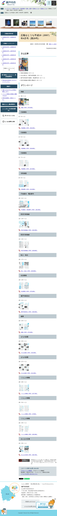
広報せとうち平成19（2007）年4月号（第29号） (17, 12)
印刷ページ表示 (52, 44)
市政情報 (22, 8)
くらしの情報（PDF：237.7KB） (29, 393)
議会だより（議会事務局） (9, 104)
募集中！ (9, 86)
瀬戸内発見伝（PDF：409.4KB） (29, 311)
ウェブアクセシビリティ (48, 483)
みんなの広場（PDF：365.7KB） (29, 454)
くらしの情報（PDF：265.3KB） (29, 434)
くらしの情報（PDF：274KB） (29, 414)
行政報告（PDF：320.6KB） (28, 148)
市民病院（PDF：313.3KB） (28, 189)
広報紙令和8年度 (9, 33)
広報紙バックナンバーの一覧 (9, 69)
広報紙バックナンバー (9, 43)
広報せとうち (36, 8)
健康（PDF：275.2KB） (27, 332)
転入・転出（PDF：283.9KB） (29, 271)
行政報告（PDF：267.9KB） (28, 168)
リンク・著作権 (25, 483)
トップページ (8, 8)
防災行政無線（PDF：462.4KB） (29, 230)
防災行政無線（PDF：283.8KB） (29, 250)
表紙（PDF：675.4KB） (27, 107)
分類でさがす (15, 8)
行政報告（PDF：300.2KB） (28, 128)
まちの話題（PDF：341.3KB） (29, 373)
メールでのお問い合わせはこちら (29, 474)
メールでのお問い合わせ (30, 506)
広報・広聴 (28, 8)
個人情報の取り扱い (35, 483)
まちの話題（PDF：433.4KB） (29, 352)
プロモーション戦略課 (26, 470)
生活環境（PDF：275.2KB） (28, 291)
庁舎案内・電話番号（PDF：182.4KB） (31, 209)
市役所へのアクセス (30, 501)
